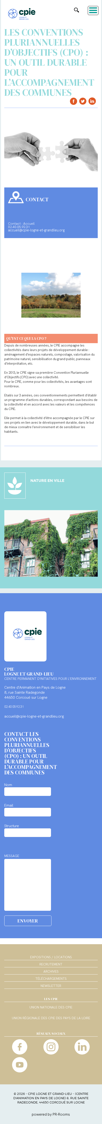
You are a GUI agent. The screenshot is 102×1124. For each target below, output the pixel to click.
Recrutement (50, 964)
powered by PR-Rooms (51, 1114)
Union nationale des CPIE (50, 1007)
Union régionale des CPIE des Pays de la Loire (51, 1018)
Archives (51, 971)
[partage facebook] (73, 101)
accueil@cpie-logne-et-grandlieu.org (36, 230)
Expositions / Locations (51, 957)
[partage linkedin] (92, 101)
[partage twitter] (83, 101)
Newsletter (51, 985)
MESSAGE (11, 856)
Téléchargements (51, 978)
